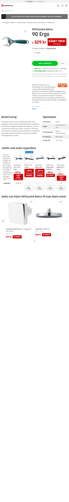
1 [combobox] (62, 63)
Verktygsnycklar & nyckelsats (36, 22)
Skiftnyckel (51, 22)
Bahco (34, 108)
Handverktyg (21, 22)
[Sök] (2, 11)
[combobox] (40, 52)
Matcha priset (51, 48)
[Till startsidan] (7, 5)
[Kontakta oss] (58, 5)
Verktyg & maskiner (9, 22)
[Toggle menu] (66, 5)
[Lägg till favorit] (25, 31)
